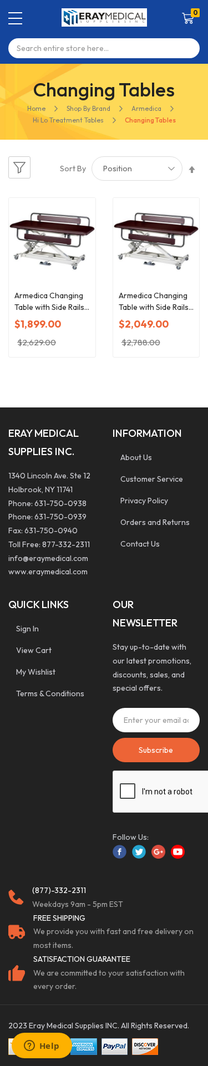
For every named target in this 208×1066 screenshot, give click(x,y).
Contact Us (140, 544)
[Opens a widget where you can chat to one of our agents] (41, 1046)
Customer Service (151, 479)
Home (36, 108)
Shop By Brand (88, 108)
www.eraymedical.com (48, 572)
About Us (136, 457)
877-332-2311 (66, 544)
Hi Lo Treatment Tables (68, 120)
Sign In (27, 629)
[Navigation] (15, 18)
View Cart (34, 650)
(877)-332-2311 (59, 890)
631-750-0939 (60, 517)
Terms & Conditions (50, 693)
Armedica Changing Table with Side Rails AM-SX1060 (49, 301)
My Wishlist (35, 672)
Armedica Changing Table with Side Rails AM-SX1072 (154, 301)
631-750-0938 (60, 503)
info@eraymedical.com (48, 558)
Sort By (73, 169)
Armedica (146, 108)
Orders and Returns (155, 522)
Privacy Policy (144, 501)
